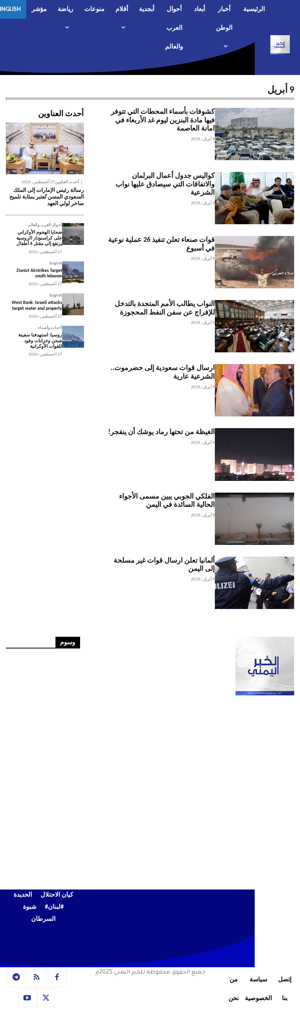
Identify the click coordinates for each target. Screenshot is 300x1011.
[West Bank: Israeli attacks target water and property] (73, 304)
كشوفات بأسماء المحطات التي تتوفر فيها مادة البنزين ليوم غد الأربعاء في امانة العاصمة (163, 120)
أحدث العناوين (67, 182)
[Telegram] (16, 977)
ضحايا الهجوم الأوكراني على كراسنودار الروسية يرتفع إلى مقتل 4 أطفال (39, 238)
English (56, 263)
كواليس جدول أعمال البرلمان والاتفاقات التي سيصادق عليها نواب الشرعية (165, 184)
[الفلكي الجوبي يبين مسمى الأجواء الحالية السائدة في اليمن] (254, 519)
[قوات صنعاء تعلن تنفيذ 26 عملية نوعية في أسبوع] (254, 262)
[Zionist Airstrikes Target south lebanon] (73, 272)
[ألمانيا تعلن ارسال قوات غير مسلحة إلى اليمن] (254, 583)
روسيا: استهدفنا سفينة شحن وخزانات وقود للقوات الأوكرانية (40, 341)
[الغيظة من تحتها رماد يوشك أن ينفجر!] (254, 454)
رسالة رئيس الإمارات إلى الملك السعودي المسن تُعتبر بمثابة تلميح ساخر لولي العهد (46, 197)
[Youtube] (27, 998)
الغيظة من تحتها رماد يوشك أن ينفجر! (161, 432)
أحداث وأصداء (50, 328)
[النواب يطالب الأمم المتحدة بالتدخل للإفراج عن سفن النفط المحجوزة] (254, 326)
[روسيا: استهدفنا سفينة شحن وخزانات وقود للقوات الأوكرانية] (73, 337)
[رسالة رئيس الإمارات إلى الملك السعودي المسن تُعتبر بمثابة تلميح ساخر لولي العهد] (45, 148)
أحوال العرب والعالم (45, 225)
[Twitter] (46, 998)
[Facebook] (57, 977)
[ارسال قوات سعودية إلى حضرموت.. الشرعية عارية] (254, 390)
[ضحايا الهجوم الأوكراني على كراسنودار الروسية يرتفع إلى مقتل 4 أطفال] (73, 234)
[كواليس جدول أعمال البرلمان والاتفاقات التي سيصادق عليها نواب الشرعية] (254, 198)
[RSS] (36, 977)
